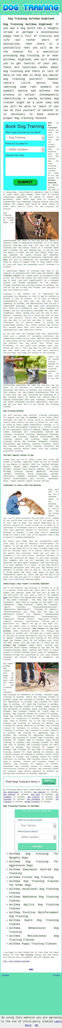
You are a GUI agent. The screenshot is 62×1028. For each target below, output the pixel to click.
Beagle (55, 476)
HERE (5, 597)
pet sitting (34, 797)
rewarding (39, 560)
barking (6, 532)
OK (36, 1025)
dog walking (9, 794)
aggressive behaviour (44, 735)
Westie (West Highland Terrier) (31, 467)
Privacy (56, 975)
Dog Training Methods (13, 411)
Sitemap (5, 975)
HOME (33, 13)
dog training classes (32, 285)
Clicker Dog (30, 877)
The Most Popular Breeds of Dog (18, 455)
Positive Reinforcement (41, 912)
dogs (23, 194)
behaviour (23, 296)
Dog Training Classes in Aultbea (21, 806)
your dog (7, 320)
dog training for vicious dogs (27, 738)
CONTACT (45, 13)
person (6, 955)
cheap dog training (12, 716)
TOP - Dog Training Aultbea (16, 961)
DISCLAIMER (53, 13)
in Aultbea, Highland (53, 180)
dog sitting (39, 792)
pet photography (11, 792)
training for (35, 427)
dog (21, 546)
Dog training (45, 390)
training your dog (12, 248)
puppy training (51, 706)
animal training (32, 802)
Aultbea (33, 417)
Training (7, 294)
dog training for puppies (28, 764)
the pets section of (36, 638)
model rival (37, 449)
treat (50, 252)
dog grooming (33, 799)
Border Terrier (34, 481)
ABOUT (38, 13)
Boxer (5, 481)
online (22, 636)
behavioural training (40, 425)
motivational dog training (16, 444)
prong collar (25, 446)
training (52, 166)
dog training (29, 55)
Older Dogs (23, 885)
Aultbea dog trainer (48, 325)
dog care (35, 794)
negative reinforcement (41, 437)
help (51, 402)
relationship (37, 432)
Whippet (21, 476)
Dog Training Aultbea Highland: (28, 24)
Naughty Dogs (18, 857)
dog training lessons (30, 118)
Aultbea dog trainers (15, 645)
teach (50, 137)
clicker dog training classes (39, 761)
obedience (43, 441)
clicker (6, 437)
